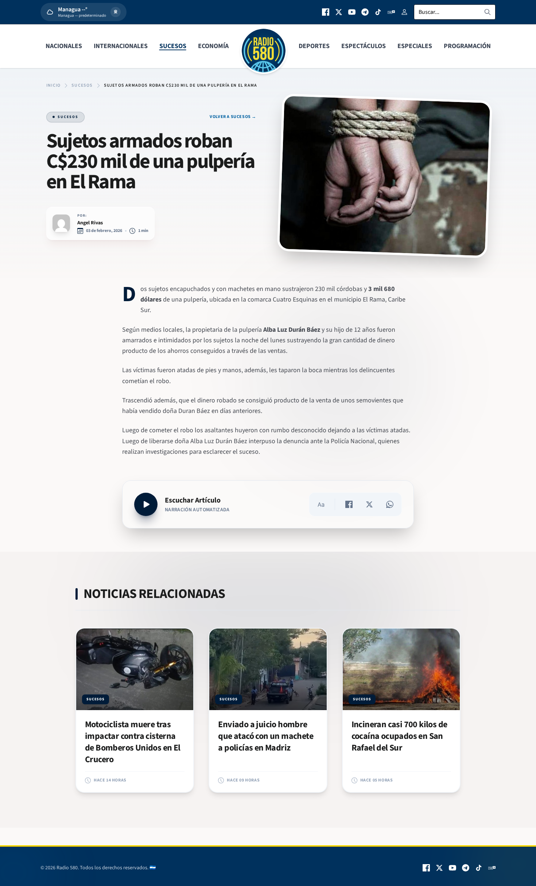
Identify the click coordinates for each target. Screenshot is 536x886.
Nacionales (64, 46)
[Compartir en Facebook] (349, 504)
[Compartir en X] (369, 504)
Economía (213, 46)
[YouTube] (352, 12)
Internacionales (121, 46)
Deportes (314, 46)
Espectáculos (363, 46)
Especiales (414, 46)
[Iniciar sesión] (404, 12)
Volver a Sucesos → (233, 117)
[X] (338, 12)
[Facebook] (325, 12)
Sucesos (172, 46)
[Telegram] (365, 12)
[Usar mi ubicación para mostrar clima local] (115, 12)
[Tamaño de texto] (321, 504)
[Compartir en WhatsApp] (390, 504)
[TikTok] (378, 12)
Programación (467, 46)
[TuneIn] (391, 12)
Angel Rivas (90, 223)
